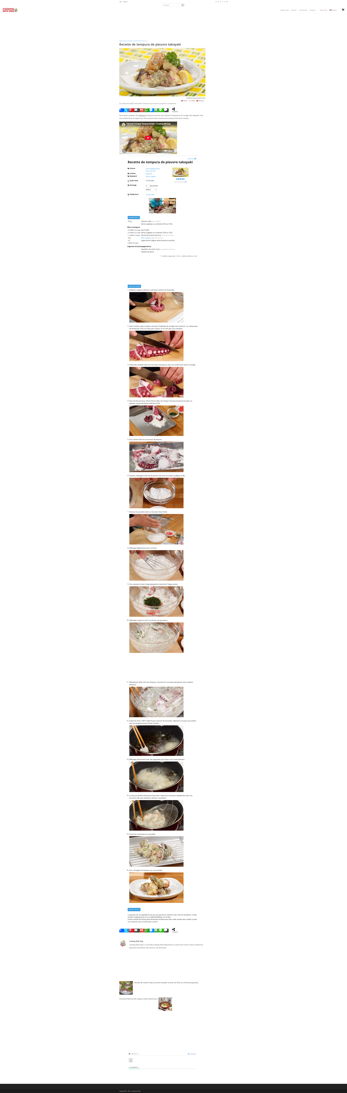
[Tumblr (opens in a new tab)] (225, 2)
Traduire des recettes (191, 98)
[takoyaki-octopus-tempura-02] (156, 361)
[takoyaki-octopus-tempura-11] (156, 717)
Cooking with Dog (126, 103)
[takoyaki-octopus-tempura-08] (156, 581)
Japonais (149, 174)
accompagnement (152, 169)
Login (120, 1)
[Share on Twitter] (126, 110)
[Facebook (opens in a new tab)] (218, 2)
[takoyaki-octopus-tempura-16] (156, 903)
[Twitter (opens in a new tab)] (216, 2)
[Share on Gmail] (142, 110)
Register (125, 1)
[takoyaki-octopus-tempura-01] (156, 323)
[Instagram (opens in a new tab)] (223, 2)
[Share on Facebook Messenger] (151, 110)
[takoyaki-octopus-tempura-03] (156, 398)
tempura (142, 115)
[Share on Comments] (166, 110)
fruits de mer (151, 171)
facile (148, 176)
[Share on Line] (161, 110)
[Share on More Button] (170, 110)
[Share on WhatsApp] (147, 110)
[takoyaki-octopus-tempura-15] (156, 867)
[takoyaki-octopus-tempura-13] (156, 792)
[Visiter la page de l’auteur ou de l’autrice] (123, 943)
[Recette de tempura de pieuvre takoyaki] (180, 176)
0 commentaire (171, 103)
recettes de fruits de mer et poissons (154, 103)
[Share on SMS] (156, 110)
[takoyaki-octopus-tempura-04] (156, 436)
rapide (153, 176)
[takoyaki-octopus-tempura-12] (156, 756)
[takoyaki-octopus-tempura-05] (156, 472)
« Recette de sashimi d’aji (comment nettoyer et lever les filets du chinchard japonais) (165, 982)
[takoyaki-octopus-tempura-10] (156, 653)
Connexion (192, 1054)
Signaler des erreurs (200, 98)
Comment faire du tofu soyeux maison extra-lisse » (138, 999)
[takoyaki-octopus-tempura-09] (156, 617)
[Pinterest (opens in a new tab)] (221, 2)
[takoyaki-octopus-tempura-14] (156, 831)
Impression (191, 159)
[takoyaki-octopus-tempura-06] (156, 508)
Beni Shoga (145, 238)
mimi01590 (150, 195)
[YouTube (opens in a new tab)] (227, 2)
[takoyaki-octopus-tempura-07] (156, 545)
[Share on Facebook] (121, 110)
